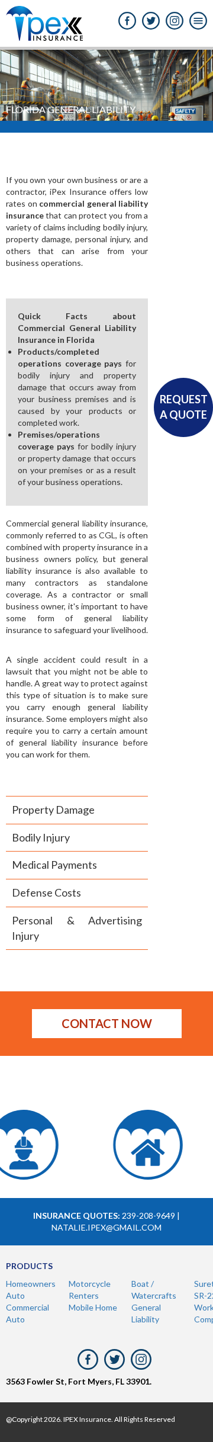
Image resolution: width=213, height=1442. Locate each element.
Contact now (107, 1023)
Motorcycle (90, 1284)
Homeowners (31, 1284)
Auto (15, 1295)
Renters (84, 1295)
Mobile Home (93, 1307)
